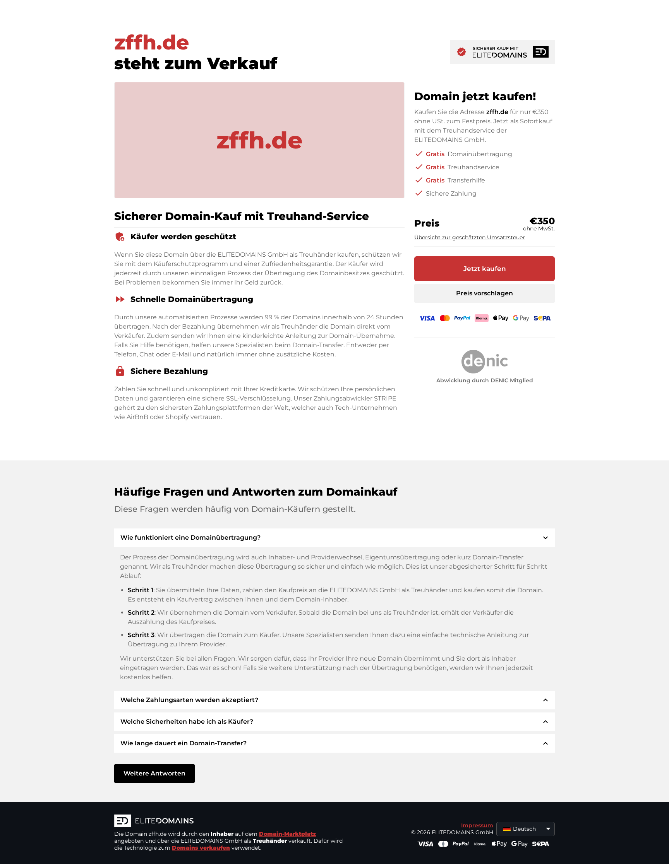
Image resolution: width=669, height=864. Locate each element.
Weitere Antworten (154, 773)
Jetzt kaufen (484, 269)
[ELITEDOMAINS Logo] (230, 821)
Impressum (477, 825)
